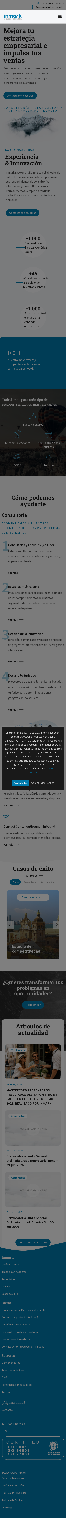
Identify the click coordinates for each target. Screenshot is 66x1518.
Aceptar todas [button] (20, 783)
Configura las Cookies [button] (42, 782)
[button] (60, 16)
